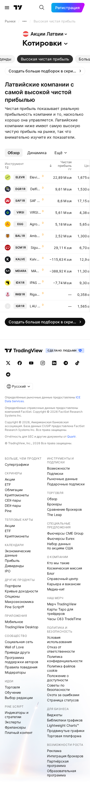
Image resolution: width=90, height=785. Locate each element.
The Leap (54, 515)
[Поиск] (42, 7)
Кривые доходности (21, 591)
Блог (50, 573)
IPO (8, 571)
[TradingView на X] (8, 363)
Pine (8, 511)
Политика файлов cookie (61, 668)
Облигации (14, 490)
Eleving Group (35, 177)
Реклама (54, 751)
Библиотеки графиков (65, 720)
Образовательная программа (61, 773)
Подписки (55, 473)
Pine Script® (14, 607)
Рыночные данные (62, 479)
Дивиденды (14, 566)
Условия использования (59, 639)
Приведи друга (17, 652)
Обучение (13, 692)
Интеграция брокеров (65, 756)
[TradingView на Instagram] (42, 363)
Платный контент (18, 733)
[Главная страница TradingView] (18, 7)
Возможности (58, 468)
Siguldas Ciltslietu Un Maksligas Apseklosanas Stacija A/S (36, 247)
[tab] (45, 59)
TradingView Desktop (21, 627)
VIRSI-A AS (35, 212)
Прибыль (12, 560)
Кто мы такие (58, 563)
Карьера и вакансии (63, 584)
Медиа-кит (56, 589)
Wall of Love (14, 647)
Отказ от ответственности (61, 649)
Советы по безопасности (58, 687)
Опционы (12, 596)
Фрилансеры (15, 727)
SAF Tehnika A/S (35, 201)
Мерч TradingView (61, 604)
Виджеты (54, 715)
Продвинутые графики (65, 731)
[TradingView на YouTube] (31, 363)
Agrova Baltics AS (35, 224)
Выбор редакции (19, 698)
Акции (10, 479)
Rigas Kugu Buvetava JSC (35, 294)
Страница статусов (63, 700)
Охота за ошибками (63, 695)
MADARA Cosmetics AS (36, 271)
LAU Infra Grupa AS (35, 306)
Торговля (12, 687)
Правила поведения (21, 667)
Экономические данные (18, 553)
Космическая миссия (64, 568)
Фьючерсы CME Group (65, 533)
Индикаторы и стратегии (16, 714)
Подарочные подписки (65, 484)
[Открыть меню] (7, 7)
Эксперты (13, 722)
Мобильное (14, 622)
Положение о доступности (58, 678)
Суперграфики (17, 464)
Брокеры (54, 504)
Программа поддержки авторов (21, 659)
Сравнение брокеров (64, 509)
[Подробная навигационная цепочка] (24, 21)
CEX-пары (13, 500)
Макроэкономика (19, 602)
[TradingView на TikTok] (77, 363)
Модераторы (15, 672)
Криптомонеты (17, 495)
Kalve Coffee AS (35, 259)
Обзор (52, 499)
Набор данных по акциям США (60, 546)
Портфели (13, 586)
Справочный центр (62, 579)
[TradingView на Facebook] (19, 363)
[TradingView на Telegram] (65, 363)
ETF (8, 484)
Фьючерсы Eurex (61, 538)
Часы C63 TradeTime (64, 619)
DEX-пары (13, 505)
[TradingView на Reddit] (8, 374)
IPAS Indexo (35, 283)
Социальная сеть (19, 642)
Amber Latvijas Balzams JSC (35, 236)
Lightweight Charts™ (63, 725)
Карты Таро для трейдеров (60, 611)
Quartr (71, 436)
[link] (45, 71)
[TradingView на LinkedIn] (54, 363)
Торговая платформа (64, 736)
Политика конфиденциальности (64, 659)
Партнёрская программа (58, 763)
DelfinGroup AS (35, 189)
